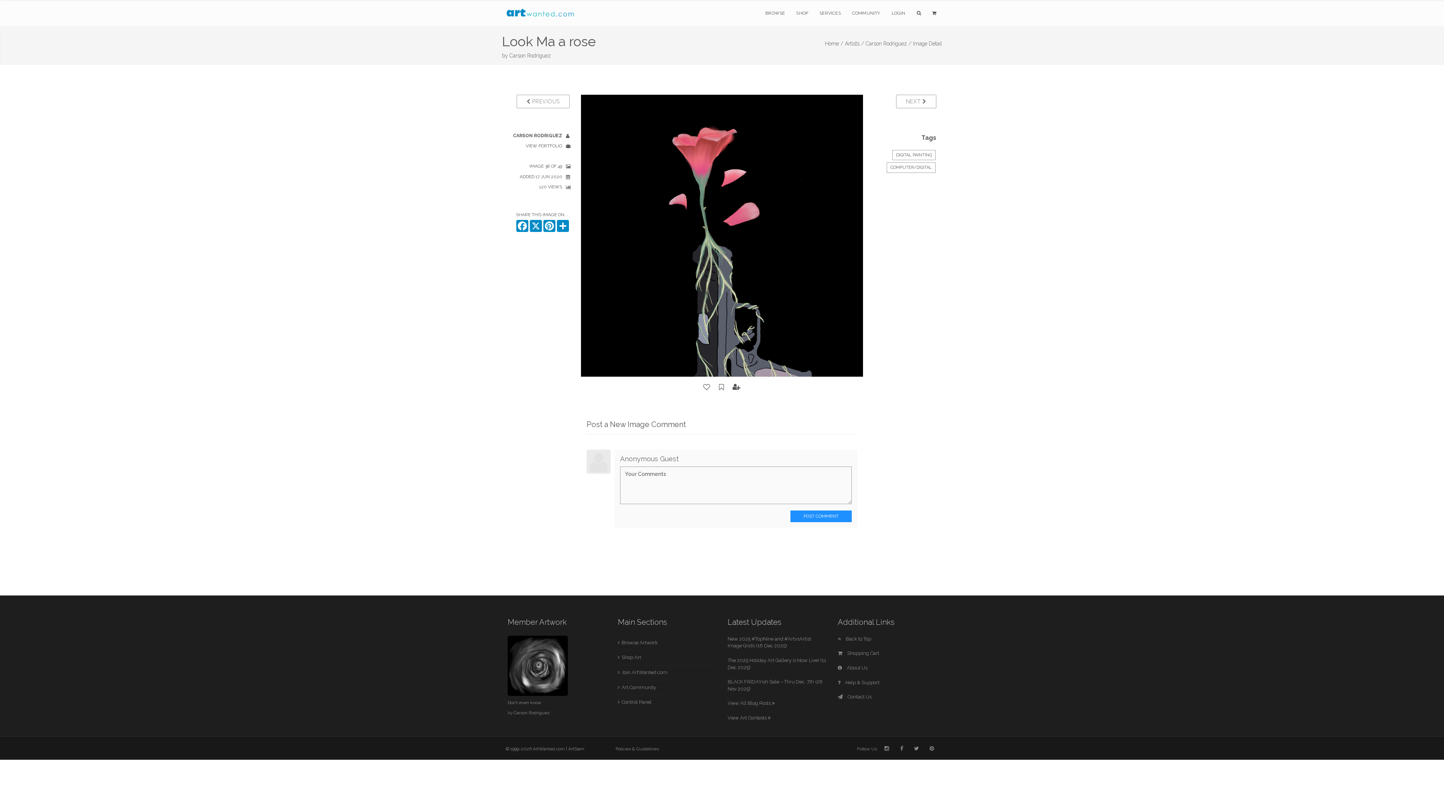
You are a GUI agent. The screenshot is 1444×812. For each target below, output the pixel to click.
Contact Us (859, 697)
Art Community (639, 687)
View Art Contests (748, 718)
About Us (857, 668)
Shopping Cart (862, 653)
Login (899, 13)
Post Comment (821, 516)
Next (914, 101)
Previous (545, 101)
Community (866, 13)
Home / (834, 44)
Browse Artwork (640, 642)
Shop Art (631, 657)
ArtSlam (576, 748)
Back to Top (858, 639)
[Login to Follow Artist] (737, 387)
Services (830, 13)
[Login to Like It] (706, 387)
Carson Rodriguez (530, 56)
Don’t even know (525, 702)
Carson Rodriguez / (889, 44)
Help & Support (862, 682)
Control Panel (637, 702)
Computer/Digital (911, 167)
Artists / (854, 44)
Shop (802, 13)
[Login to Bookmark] (722, 387)
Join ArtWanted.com (644, 672)
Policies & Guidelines (637, 748)
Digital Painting (914, 155)
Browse (775, 13)
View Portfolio (544, 145)
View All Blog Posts (750, 703)
